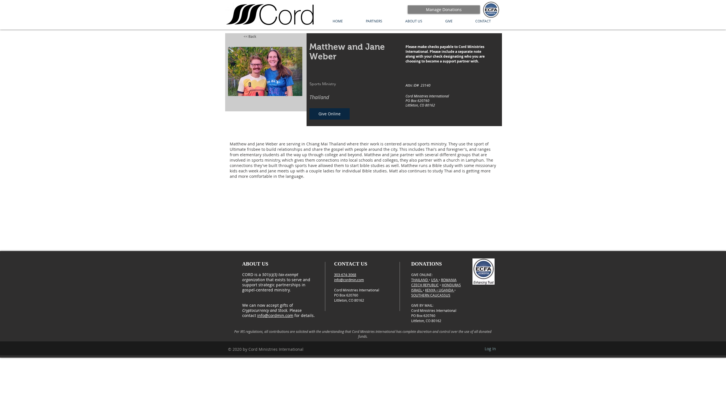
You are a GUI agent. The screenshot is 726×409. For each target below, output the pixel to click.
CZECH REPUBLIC (425, 285)
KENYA (430, 290)
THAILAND (420, 279)
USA (435, 279)
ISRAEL (417, 290)
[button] (374, 21)
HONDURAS (451, 285)
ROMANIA (449, 279)
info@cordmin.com (275, 315)
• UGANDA (445, 290)
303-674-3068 (345, 274)
